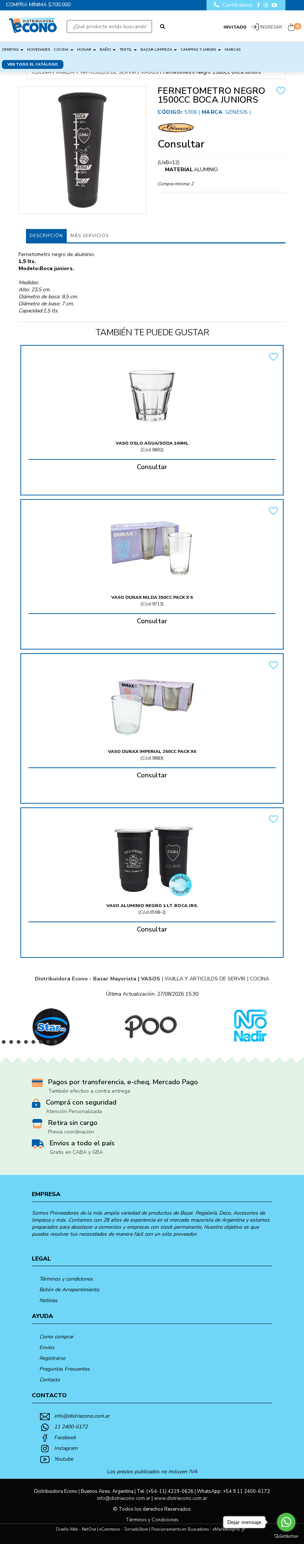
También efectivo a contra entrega (89, 1091)
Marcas (233, 49)
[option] (49, 1026)
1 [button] (5, 1043)
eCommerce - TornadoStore (123, 1529)
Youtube (63, 1458)
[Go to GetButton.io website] (286, 1536)
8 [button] (57, 1043)
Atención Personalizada (74, 1111)
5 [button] (35, 1043)
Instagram (65, 1448)
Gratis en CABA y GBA (76, 1152)
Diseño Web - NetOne (76, 1529)
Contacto (49, 1379)
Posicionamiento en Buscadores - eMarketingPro (195, 1529)
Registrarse (52, 1358)
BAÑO (106, 49)
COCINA (62, 49)
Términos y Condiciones (152, 1520)
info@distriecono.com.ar (81, 1416)
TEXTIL (126, 49)
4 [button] (28, 1043)
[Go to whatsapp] (286, 1522)
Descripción (46, 236)
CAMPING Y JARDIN (199, 49)
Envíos (46, 1347)
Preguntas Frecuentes (64, 1368)
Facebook (65, 1437)
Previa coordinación (71, 1131)
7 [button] (50, 1043)
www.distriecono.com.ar (180, 1498)
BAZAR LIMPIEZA (157, 49)
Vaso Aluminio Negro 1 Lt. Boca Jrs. (152, 906)
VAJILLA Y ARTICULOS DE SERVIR (96, 72)
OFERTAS (11, 49)
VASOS (150, 72)
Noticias (48, 1300)
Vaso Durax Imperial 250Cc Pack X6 (152, 751)
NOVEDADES (38, 49)
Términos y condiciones (66, 1278)
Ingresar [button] (271, 27)
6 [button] (42, 1043)
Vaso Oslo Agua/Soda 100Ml (152, 443)
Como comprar (56, 1336)
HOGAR (84, 49)
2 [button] (13, 1043)
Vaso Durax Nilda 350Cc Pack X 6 (152, 597)
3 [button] (20, 1043)
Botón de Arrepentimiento (69, 1289)
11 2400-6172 (70, 1426)
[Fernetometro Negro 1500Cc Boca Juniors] (82, 150)
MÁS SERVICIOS (89, 236)
